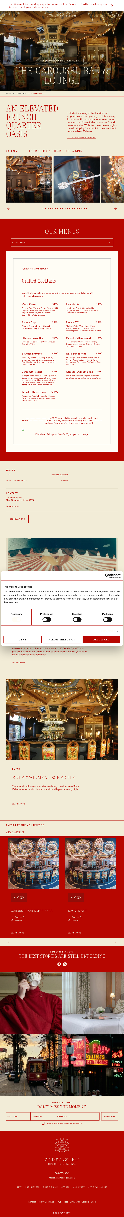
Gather (65, 1187)
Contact (32, 1201)
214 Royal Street (62, 1159)
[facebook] (59, 964)
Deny (22, 639)
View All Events (15, 832)
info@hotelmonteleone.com (62, 1178)
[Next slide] (115, 208)
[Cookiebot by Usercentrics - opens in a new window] (107, 576)
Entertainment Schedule (81, 137)
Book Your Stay (62, 1213)
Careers (85, 1201)
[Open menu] (5, 15)
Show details (108, 630)
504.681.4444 (12, 506)
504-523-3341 (62, 1173)
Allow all (101, 639)
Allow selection (62, 639)
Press (65, 1201)
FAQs (58, 1201)
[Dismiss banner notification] (112, 5)
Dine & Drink (50, 1187)
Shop (93, 1201)
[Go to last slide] (8, 208)
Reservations (17, 519)
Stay (19, 1187)
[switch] (46, 619)
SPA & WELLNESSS (97, 1187)
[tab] (43, 208)
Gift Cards (75, 1201)
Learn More (18, 662)
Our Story (79, 1187)
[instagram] (65, 964)
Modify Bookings (46, 1201)
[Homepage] (62, 15)
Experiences (32, 1187)
